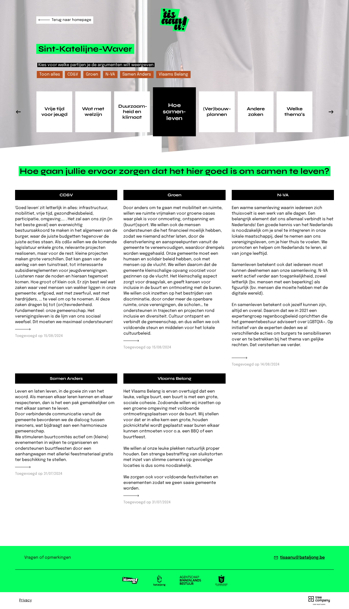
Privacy (25, 600)
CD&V (72, 74)
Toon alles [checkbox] (49, 74)
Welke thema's (294, 111)
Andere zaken (256, 111)
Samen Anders (136, 74)
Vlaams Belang (173, 74)
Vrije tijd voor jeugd (54, 111)
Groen (92, 74)
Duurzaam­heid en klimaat (132, 111)
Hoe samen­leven (174, 111)
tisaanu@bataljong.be (302, 557)
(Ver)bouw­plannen (217, 111)
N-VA (110, 74)
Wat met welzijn (93, 111)
